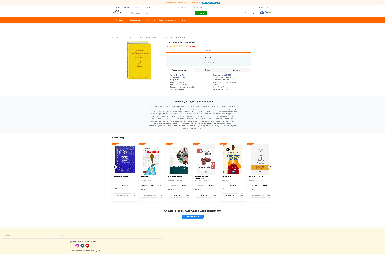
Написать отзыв (193, 216)
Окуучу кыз (226, 177)
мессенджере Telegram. (211, 3)
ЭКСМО (228, 75)
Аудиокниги (185, 20)
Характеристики (179, 70)
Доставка (147, 7)
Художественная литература (146, 37)
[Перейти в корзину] (267, 14)
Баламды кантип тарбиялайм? (201, 177)
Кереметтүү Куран (121, 177)
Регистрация (250, 13)
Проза (163, 37)
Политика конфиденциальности (69, 232)
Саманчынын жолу (256, 177)
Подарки (151, 20)
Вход (242, 13)
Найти (201, 13)
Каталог (120, 20)
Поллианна (145, 177)
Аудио (159, 185)
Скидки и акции (136, 20)
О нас (118, 7)
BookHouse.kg (117, 37)
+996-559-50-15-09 (187, 7)
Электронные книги (167, 20)
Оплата (126, 7)
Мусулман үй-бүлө (175, 177)
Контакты (136, 7)
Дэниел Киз (180, 75)
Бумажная (209, 51)
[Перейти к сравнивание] (262, 14)
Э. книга (152, 185)
